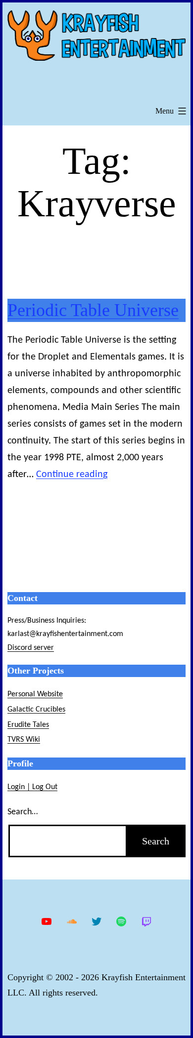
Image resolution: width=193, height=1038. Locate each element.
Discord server (30, 648)
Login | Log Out (32, 787)
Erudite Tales (28, 725)
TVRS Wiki (23, 740)
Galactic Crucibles (36, 710)
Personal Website (35, 694)
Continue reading (71, 474)
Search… (22, 812)
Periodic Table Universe (93, 310)
